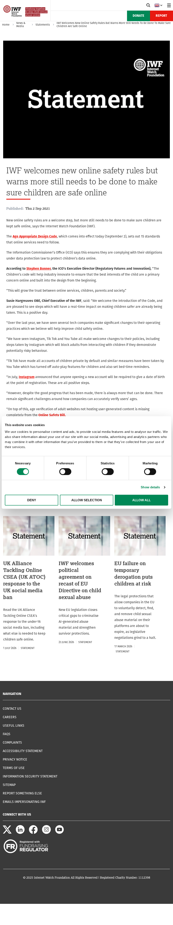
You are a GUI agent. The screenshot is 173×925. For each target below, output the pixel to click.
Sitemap (9, 785)
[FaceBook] (33, 833)
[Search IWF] (148, 5)
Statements (42, 24)
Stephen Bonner (38, 268)
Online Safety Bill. (52, 415)
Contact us (12, 709)
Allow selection (86, 500)
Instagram (26, 377)
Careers (9, 717)
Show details (150, 487)
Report (161, 16)
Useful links (13, 725)
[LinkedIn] (20, 833)
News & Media (20, 24)
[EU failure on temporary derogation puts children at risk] (140, 585)
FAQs (6, 734)
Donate (138, 16)
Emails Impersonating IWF (24, 802)
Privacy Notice (15, 759)
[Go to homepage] (26, 20)
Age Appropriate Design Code (35, 236)
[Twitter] (7, 833)
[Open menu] (169, 5)
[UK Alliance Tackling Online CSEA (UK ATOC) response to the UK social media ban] (28, 583)
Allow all (141, 500)
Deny (31, 500)
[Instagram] (46, 833)
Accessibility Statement (23, 751)
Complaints (12, 742)
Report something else (22, 793)
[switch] (65, 471)
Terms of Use (14, 768)
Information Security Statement (30, 776)
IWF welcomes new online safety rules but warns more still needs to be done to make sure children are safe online (114, 24)
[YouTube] (59, 833)
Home (5, 24)
